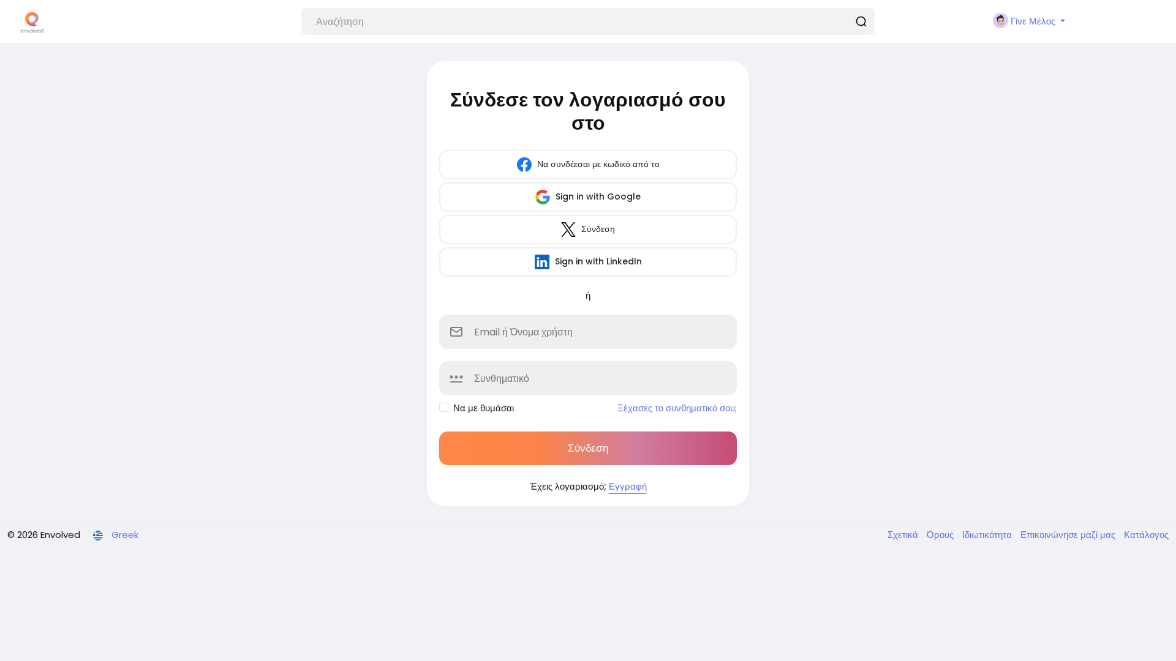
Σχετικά (904, 534)
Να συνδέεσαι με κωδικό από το (597, 164)
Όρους (941, 534)
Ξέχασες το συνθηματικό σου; (677, 407)
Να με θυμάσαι (483, 407)
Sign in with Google (597, 196)
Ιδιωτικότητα (988, 534)
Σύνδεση (597, 229)
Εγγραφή (628, 486)
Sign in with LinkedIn (597, 261)
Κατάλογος (1146, 534)
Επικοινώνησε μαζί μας (1069, 534)
